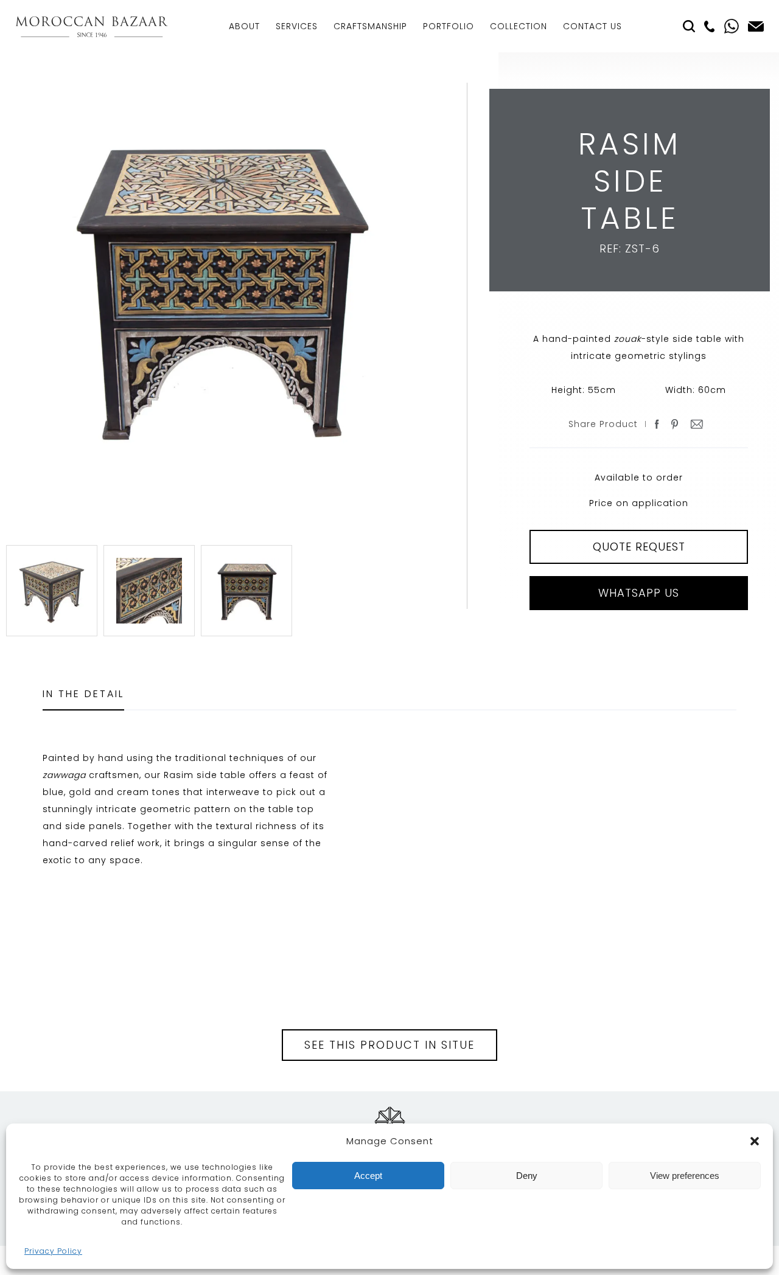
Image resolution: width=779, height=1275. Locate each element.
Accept (368, 1175)
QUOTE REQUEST (639, 546)
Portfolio (448, 26)
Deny (526, 1175)
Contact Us (592, 26)
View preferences (684, 1175)
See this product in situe (389, 1044)
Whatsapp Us (638, 592)
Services (297, 26)
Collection (518, 26)
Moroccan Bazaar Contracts (91, 26)
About (244, 26)
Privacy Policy (53, 1251)
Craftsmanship (370, 26)
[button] (755, 1141)
